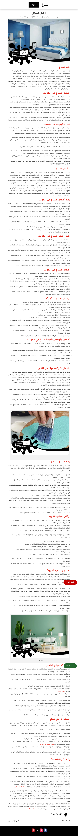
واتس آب (71, 666)
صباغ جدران (61, 691)
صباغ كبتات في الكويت (47, 744)
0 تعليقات (23, 17)
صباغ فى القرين (19, 787)
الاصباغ (29, 17)
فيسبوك (31, 809)
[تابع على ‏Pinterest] (33, 830)
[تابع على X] (37, 830)
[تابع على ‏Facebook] (45, 830)
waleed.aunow (47, 17)
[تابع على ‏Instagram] (41, 830)
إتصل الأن (70, 582)
